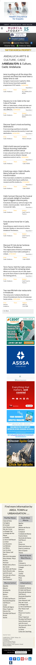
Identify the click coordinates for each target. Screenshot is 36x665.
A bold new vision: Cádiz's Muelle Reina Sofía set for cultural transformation (16, 173)
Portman (5, 562)
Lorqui (5, 605)
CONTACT (6, 24)
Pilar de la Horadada (9, 556)
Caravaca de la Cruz (25, 565)
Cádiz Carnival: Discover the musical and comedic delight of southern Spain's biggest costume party (17, 198)
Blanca (5, 594)
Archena (5, 592)
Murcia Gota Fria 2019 (9, 643)
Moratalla (22, 576)
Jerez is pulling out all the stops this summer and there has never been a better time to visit (17, 76)
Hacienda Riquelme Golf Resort (9, 602)
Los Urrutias (7, 550)
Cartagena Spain (7, 639)
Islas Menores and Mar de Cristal (8, 528)
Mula (20, 578)
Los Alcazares (7, 544)
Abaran (5, 588)
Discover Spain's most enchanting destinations (17, 125)
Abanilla (5, 586)
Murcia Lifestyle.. (27, 138)
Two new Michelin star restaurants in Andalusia (17, 291)
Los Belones (7, 546)
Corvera (5, 596)
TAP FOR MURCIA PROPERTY (18, 50)
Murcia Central (10, 583)
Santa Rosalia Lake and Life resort (9, 572)
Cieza (20, 569)
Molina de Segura (8, 607)
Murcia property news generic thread (13, 644)
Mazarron (22, 544)
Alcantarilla (6, 590)
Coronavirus (6, 640)
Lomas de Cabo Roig (25, 631)
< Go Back (5, 310)
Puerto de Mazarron (25, 546)
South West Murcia (25, 519)
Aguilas (21, 523)
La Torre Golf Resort (9, 539)
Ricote (5, 615)
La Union (6, 542)
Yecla (20, 580)
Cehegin (21, 567)
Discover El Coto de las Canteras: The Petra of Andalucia (16, 246)
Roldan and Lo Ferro (9, 565)
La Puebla (6, 537)
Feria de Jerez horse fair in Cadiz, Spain (16, 223)
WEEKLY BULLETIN (27, 24)
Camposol (22, 531)
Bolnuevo (22, 529)
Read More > (29, 87)
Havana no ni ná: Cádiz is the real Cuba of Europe (16, 102)
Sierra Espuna (23, 550)
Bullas (21, 561)
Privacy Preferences (21, 652)
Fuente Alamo (23, 536)
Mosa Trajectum (8, 609)
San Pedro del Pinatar (10, 569)
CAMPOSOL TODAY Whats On (12, 637)
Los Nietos (6, 548)
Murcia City (6, 611)
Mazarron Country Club (24, 614)
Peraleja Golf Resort (9, 613)
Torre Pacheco (7, 579)
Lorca (20, 542)
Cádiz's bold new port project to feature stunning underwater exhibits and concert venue (16, 148)
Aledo (20, 525)
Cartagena (6, 523)
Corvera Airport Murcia (9, 641)
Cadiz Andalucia (7, 91)
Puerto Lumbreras (24, 548)
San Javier (6, 567)
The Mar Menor (10, 518)
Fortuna (21, 571)
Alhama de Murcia (24, 527)
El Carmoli (6, 525)
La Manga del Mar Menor (8, 534)
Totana (21, 552)
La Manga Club (7, 531)
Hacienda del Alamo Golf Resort (25, 539)
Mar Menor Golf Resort (8, 553)
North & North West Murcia (25, 557)
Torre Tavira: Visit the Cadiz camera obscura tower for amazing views (17, 268)
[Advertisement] (18, 485)
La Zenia (21, 629)
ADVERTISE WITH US (15, 24)
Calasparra (22, 563)
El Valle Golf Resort (9, 598)
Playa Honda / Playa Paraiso (9, 559)
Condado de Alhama (25, 534)
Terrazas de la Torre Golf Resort (9, 576)
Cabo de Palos (7, 521)
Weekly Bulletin (7, 645)
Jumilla (21, 573)
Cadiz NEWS (26, 163)
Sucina (5, 617)
